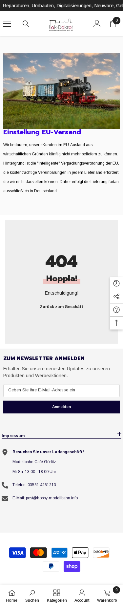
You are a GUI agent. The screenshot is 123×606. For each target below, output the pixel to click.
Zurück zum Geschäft (61, 306)
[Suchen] (26, 24)
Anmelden (61, 407)
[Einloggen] (97, 23)
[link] (61, 91)
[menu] (7, 24)
